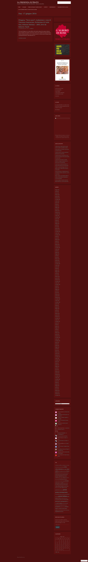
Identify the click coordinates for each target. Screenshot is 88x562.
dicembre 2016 (57, 335)
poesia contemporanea (61, 492)
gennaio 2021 (57, 260)
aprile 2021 (57, 255)
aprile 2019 (57, 290)
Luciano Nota (22, 28)
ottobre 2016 (57, 339)
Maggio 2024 (57, 223)
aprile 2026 (57, 191)
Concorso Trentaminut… (62, 432)
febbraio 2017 (57, 332)
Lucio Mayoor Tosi (61, 449)
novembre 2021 (57, 247)
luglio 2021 (57, 250)
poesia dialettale (63, 494)
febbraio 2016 (57, 351)
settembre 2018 (57, 302)
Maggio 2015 (57, 366)
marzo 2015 (57, 369)
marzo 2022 (57, 242)
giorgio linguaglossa (59, 475)
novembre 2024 (57, 213)
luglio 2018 (57, 305)
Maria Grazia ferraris (60, 484)
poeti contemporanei (62, 501)
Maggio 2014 (57, 385)
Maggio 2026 (57, 189)
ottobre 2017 (57, 319)
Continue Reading (22, 38)
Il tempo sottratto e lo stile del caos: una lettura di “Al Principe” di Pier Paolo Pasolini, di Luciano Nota (62, 156)
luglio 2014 (57, 382)
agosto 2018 (57, 303)
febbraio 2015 (57, 371)
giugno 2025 (57, 205)
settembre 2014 (57, 379)
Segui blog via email (59, 517)
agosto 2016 (57, 342)
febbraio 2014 (57, 390)
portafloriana (60, 414)
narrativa (58, 487)
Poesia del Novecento (58, 494)
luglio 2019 (57, 286)
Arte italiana (67, 465)
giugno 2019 (57, 287)
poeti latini (63, 503)
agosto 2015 (57, 361)
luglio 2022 (57, 241)
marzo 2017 (57, 331)
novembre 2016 (57, 337)
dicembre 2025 (57, 197)
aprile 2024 (57, 225)
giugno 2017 (57, 326)
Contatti (45, 7)
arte (60, 465)
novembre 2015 (57, 356)
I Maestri (64, 477)
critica (65, 467)
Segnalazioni (57, 511)
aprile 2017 (57, 329)
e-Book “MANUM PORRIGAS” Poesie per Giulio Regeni (27, 9)
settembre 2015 (57, 359)
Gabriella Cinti (57, 474)
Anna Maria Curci (57, 465)
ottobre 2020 (57, 265)
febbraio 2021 (57, 258)
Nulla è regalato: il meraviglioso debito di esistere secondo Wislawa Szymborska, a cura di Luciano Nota (61, 177)
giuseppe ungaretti (60, 477)
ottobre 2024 (57, 215)
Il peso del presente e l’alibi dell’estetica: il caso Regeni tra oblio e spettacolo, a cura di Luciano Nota (62, 173)
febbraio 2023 (57, 239)
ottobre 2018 (57, 300)
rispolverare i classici (62, 506)
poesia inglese (56, 496)
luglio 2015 (57, 363)
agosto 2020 (57, 266)
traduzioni (61, 511)
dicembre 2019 (57, 279)
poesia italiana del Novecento (59, 499)
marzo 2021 (57, 257)
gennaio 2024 (57, 228)
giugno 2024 (57, 221)
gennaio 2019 (57, 295)
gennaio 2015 (57, 372)
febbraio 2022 (57, 244)
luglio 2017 (57, 324)
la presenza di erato (63, 479)
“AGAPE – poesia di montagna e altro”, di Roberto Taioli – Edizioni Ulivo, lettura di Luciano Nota (61, 168)
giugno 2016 (57, 345)
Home (19, 7)
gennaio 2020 (57, 278)
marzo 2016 (57, 350)
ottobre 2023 (57, 233)
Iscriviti (57, 527)
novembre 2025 (57, 199)
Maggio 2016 (57, 347)
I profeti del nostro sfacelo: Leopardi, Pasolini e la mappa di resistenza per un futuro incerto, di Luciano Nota (61, 161)
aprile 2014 (57, 387)
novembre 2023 (57, 231)
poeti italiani (59, 503)
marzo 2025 (57, 209)
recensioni (57, 506)
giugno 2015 (57, 364)
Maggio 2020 (57, 271)
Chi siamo (24, 7)
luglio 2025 (57, 204)
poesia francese (67, 494)
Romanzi (60, 508)
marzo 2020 (57, 274)
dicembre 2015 (57, 355)
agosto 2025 (57, 202)
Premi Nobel (66, 503)
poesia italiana (62, 496)
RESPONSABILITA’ (52, 7)
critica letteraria (59, 469)
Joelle (59, 446)
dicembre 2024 (57, 212)
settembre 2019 (57, 284)
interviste (67, 477)
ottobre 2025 (57, 201)
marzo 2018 (57, 311)
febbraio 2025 (57, 210)
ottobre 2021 (57, 249)
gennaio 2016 (57, 353)
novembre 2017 (57, 318)
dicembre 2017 (57, 316)
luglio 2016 (57, 343)
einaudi (61, 471)
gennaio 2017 (57, 334)
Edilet (59, 471)
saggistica (56, 510)
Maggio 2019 (57, 289)
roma (58, 508)
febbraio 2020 (57, 276)
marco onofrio (60, 483)
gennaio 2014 (57, 392)
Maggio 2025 (57, 207)
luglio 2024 (57, 220)
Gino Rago (66, 474)
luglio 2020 (57, 268)
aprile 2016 (57, 348)
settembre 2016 (57, 340)
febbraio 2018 (57, 313)
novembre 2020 (57, 263)
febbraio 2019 (57, 294)
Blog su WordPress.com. (21, 557)
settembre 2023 (57, 234)
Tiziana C (59, 417)
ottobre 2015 (57, 358)
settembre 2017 (57, 321)
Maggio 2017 (57, 327)
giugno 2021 (57, 252)
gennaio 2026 (57, 196)
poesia (65, 490)
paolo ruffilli (62, 487)
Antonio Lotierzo (61, 440)
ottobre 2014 (57, 377)
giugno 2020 (57, 270)
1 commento (31, 28)
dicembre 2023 (57, 229)
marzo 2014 (57, 388)
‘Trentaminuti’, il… (61, 434)
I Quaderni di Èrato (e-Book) (63, 7)
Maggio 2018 (57, 308)
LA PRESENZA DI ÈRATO (28, 2)
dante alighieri (65, 469)
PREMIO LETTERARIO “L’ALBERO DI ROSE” (35, 7)
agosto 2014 (57, 380)
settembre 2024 (57, 217)
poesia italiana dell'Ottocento (63, 498)
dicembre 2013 (57, 393)
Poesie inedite (66, 499)
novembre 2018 (57, 298)
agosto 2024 (57, 218)
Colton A (59, 420)
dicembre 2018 (57, 297)
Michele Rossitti (60, 486)
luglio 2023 (57, 236)
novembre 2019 (57, 281)
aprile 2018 (57, 310)
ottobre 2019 (57, 282)
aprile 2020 (57, 273)
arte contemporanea (63, 465)
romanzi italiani (64, 508)
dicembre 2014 (57, 374)
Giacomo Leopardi (62, 474)
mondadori (65, 486)
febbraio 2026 (57, 194)
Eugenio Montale (64, 471)
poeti (56, 501)
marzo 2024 (57, 226)
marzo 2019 (57, 292)
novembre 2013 (57, 395)
